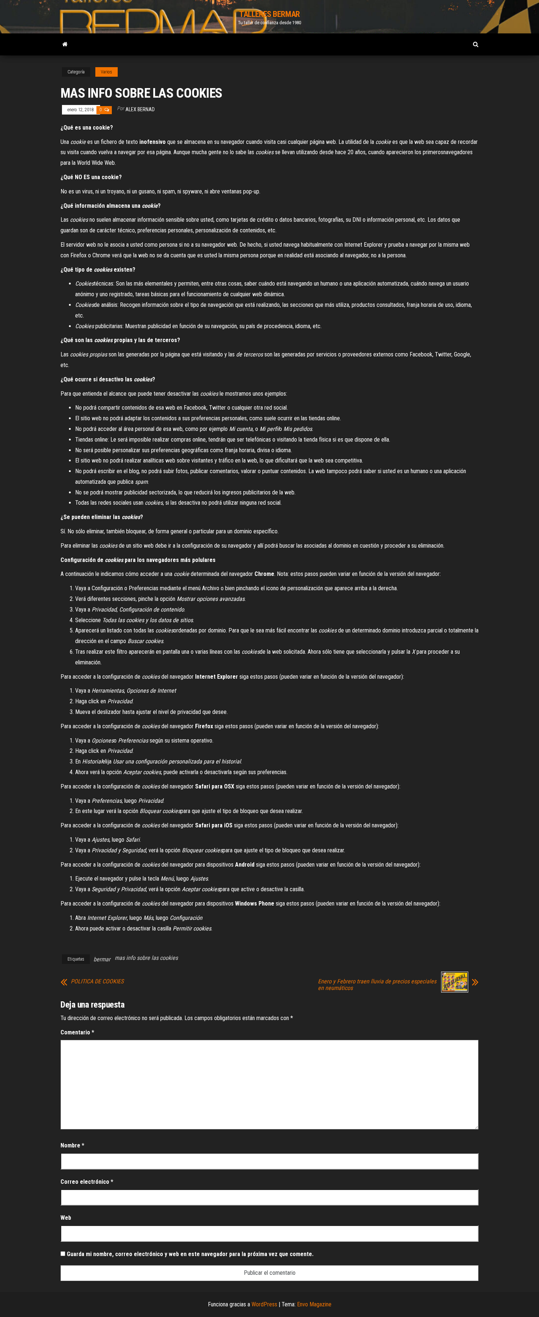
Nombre (72, 1145)
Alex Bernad (140, 109)
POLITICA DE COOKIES (97, 981)
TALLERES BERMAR (269, 14)
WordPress (264, 1304)
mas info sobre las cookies (146, 957)
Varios (106, 72)
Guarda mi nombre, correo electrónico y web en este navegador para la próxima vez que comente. (190, 1254)
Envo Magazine (314, 1304)
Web (65, 1217)
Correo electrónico (86, 1181)
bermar (102, 959)
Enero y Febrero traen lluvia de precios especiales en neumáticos (377, 984)
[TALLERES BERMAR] (65, 44)
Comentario (77, 1032)
